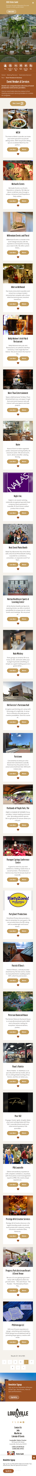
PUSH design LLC (18, 1325)
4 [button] (15, 1362)
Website (24, 149)
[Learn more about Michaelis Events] (18, 170)
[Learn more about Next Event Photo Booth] (18, 534)
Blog (5, 69)
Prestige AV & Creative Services (18, 1219)
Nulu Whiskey (18, 653)
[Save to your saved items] (18, 154)
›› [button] (23, 1367)
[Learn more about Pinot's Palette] (18, 1053)
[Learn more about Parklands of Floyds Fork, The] (18, 794)
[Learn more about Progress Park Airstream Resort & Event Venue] (18, 1257)
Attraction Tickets (26, 69)
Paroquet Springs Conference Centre (18, 861)
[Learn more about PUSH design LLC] (18, 1311)
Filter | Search (16, 103)
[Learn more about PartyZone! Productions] (18, 900)
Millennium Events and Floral (18, 235)
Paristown (18, 756)
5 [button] (20, 1362)
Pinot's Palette (18, 1066)
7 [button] (31, 1362)
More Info (11, 12)
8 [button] (12, 1367)
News (31, 69)
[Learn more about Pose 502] (18, 1102)
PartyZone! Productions (18, 914)
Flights (20, 69)
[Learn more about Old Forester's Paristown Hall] (18, 691)
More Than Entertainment (18, 392)
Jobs (18, 1430)
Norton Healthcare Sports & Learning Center (18, 600)
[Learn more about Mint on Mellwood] (18, 273)
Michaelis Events (18, 183)
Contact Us (18, 1427)
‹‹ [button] (4, 1362)
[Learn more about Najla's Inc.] (18, 482)
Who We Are (18, 1433)
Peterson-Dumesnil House (18, 1015)
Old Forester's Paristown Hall (18, 705)
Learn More (13, 149)
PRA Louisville (18, 1167)
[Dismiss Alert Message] (33, 3)
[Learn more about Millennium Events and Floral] (18, 222)
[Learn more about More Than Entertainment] (18, 379)
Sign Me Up (14, 1397)
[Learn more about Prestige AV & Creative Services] (18, 1205)
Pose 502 (18, 1116)
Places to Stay (16, 69)
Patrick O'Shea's (18, 965)
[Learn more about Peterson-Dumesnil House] (18, 1001)
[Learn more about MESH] (18, 119)
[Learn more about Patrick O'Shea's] (18, 952)
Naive (18, 444)
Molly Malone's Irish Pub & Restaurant (18, 340)
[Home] (18, 18)
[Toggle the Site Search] (4, 18)
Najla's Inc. (18, 496)
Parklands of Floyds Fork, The (18, 808)
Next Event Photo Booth (18, 547)
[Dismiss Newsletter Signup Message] (34, 1458)
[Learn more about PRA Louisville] (18, 1154)
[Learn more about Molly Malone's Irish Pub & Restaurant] (18, 325)
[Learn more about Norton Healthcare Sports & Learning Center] (18, 585)
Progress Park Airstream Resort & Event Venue (18, 1272)
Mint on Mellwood (18, 287)
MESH (18, 132)
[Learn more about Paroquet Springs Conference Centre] (18, 846)
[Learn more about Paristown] (18, 743)
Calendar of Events (10, 69)
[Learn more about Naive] (18, 431)
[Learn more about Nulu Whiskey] (18, 640)
